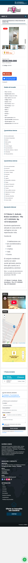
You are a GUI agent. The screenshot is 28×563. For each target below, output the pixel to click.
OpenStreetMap (22, 343)
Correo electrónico (6, 407)
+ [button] (4, 315)
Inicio (3, 484)
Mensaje (4, 417)
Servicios (4, 491)
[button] (24, 28)
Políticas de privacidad (7, 499)
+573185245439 (21, 3)
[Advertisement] (14, 541)
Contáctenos (5, 497)
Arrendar (4, 489)
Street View (9, 53)
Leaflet (14, 343)
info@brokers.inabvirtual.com (9, 477)
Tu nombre (4, 403)
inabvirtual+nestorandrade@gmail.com (12, 396)
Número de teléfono (6, 412)
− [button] (4, 318)
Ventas (4, 487)
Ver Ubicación (13, 356)
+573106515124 (15, 395)
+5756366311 (20, 2)
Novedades (5, 493)
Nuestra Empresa (6, 495)
